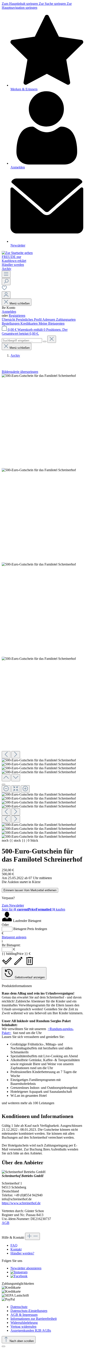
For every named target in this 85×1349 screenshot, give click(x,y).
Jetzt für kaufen (33, 909)
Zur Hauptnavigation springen (37, 5)
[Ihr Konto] (6, 295)
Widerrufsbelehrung (24, 1322)
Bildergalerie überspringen (20, 372)
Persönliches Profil (29, 319)
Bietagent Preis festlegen (30, 929)
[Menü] (6, 274)
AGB (5, 1223)
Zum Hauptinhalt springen (20, 3)
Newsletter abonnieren (25, 1268)
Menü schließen (20, 303)
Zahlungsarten (66, 319)
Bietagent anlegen (14, 937)
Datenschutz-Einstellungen (28, 1311)
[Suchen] (6, 281)
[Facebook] (18, 1276)
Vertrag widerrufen (23, 1326)
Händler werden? (22, 1253)
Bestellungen (11, 323)
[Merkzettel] (4, 289)
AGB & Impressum (23, 1315)
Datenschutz (18, 1307)
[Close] (3, 784)
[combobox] (22, 340)
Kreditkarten (29, 323)
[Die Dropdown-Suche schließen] (51, 339)
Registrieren (17, 315)
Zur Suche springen (53, 3)
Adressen (49, 319)
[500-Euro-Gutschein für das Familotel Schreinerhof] (39, 376)
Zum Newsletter (13, 905)
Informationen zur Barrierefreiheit (33, 1318)
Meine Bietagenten (52, 323)
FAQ (13, 1245)
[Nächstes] (15, 754)
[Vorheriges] (6, 754)
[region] (42, 606)
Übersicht (9, 319)
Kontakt (16, 1249)
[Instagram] (18, 1272)
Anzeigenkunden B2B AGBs (30, 1330)
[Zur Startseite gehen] (17, 253)
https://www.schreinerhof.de (21, 1203)
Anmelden (9, 311)
